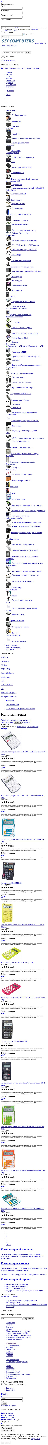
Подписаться (28, 1319)
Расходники (10, 470)
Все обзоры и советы (9, 1297)
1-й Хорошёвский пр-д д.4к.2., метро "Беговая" (20, 68)
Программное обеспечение (16, 308)
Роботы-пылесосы (13, 635)
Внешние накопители (14, 317)
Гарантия (9, 83)
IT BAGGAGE (7, 685)
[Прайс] (6, 729)
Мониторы (10, 145)
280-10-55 (7, 57)
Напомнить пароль (8, 1405)
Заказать (5, 37)
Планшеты (10, 559)
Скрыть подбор (7, 722)
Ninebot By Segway (8, 693)
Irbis (2, 681)
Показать (18, 722)
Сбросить (26, 722)
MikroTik (4, 657)
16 (6, 1243)
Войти (4, 1403)
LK (2, 689)
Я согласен (6, 1443)
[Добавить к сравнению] (3, 768)
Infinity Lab (5, 677)
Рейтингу (35, 727)
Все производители (8, 697)
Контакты (9, 87)
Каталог (9, 74)
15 (6, 1240)
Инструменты (11, 590)
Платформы (10, 464)
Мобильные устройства (15, 518)
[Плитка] (2, 729)
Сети (8, 433)
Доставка (9, 79)
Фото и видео (11, 565)
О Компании (11, 85)
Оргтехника (10, 344)
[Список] (4, 729)
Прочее (8, 610)
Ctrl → (8, 1245)
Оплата (8, 76)
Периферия (10, 235)
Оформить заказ (8, 1430)
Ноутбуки (9, 128)
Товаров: (4, 725)
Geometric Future (7, 673)
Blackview (5, 661)
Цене (29, 727)
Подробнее (35, 1439)
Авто (8, 602)
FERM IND (5, 669)
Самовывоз (10, 81)
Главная (9, 72)
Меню (8, 95)
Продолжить (6, 1428)
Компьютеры (11, 110)
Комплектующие (12, 153)
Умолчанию (21, 727)
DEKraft (4, 665)
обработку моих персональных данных (26, 27)
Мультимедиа (11, 367)
